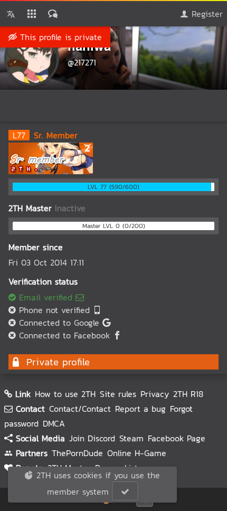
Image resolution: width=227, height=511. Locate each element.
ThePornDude (77, 453)
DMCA (54, 423)
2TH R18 (188, 393)
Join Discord (92, 438)
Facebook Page (176, 438)
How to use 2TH (65, 393)
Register (205, 13)
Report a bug (140, 408)
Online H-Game (136, 453)
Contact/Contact (80, 408)
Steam (131, 438)
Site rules (118, 393)
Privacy (154, 393)
